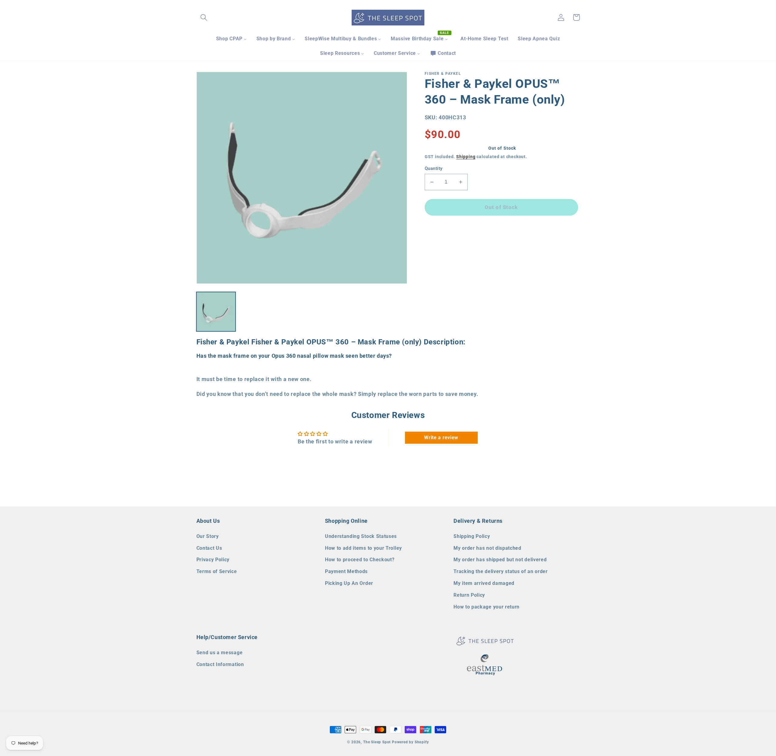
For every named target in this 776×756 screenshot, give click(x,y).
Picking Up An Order (349, 583)
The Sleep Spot (377, 742)
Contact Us (209, 548)
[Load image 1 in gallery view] (216, 311)
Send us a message (219, 652)
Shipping (465, 156)
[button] (204, 17)
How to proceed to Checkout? (360, 559)
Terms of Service (216, 571)
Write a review (441, 437)
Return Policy (469, 595)
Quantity (434, 168)
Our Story (207, 536)
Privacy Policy (213, 559)
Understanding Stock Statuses (361, 536)
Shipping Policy (471, 536)
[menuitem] (231, 38)
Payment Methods (346, 571)
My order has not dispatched (487, 548)
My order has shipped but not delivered (500, 559)
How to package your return (486, 607)
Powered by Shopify (410, 742)
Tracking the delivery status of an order (500, 571)
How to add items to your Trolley (363, 548)
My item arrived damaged (483, 583)
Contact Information (220, 664)
